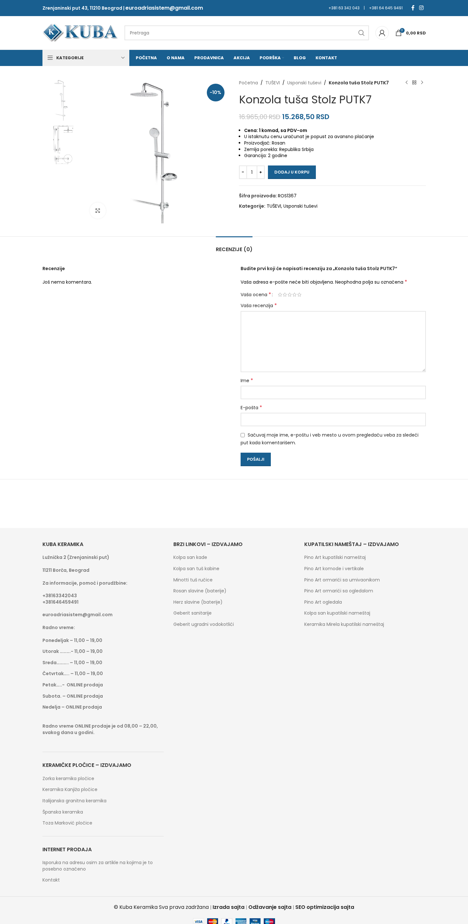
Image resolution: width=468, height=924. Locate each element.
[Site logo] (80, 32)
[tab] (234, 246)
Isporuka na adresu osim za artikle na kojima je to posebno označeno (97, 866)
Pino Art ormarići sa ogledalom (338, 591)
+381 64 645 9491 (386, 8)
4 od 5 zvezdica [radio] (294, 294)
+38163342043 (59, 595)
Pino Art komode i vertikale (334, 569)
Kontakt (51, 880)
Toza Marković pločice (67, 823)
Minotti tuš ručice (193, 580)
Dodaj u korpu (291, 172)
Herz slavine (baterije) (198, 602)
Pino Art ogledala (323, 602)
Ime (247, 380)
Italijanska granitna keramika (74, 801)
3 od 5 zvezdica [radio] (289, 294)
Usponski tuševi (304, 83)
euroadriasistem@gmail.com (164, 8)
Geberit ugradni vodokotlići (203, 624)
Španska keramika (62, 812)
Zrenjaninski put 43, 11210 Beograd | (83, 8)
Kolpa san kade (190, 557)
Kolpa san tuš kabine (196, 569)
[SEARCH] (361, 32)
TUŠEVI (272, 83)
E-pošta (251, 407)
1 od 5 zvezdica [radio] (280, 294)
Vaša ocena (256, 294)
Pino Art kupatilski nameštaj (335, 557)
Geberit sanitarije (192, 613)
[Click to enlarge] (98, 211)
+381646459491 (60, 602)
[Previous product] (406, 83)
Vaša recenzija (259, 305)
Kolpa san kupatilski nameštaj (337, 613)
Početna (248, 83)
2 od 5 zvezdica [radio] (284, 294)
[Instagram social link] (421, 8)
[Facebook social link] (413, 8)
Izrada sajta (228, 907)
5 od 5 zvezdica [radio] (299, 294)
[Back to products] (414, 83)
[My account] (382, 32)
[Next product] (422, 83)
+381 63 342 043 (344, 8)
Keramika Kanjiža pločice (69, 790)
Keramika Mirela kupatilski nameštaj (344, 624)
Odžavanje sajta (269, 907)
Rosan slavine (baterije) (199, 591)
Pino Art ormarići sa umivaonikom (342, 580)
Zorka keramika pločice (68, 779)
